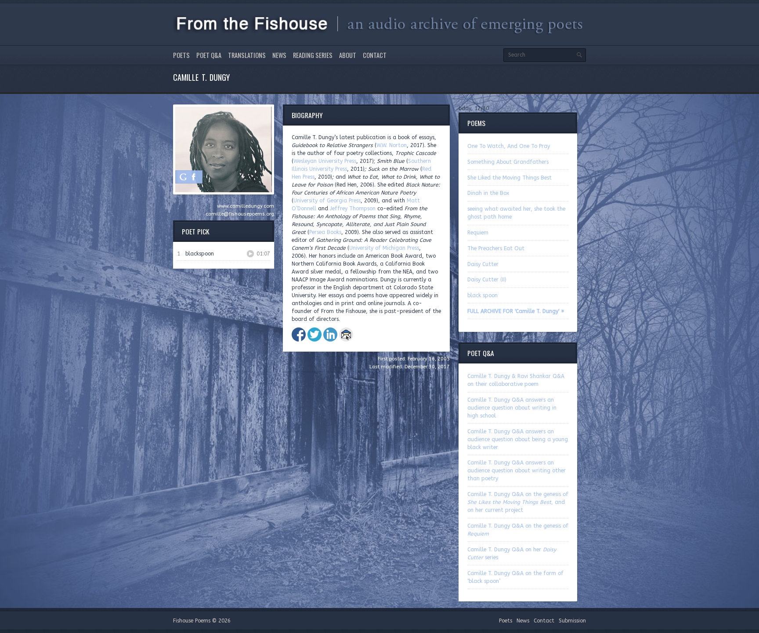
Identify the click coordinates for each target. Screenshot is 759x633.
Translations (247, 55)
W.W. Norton (391, 145)
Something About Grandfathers (508, 162)
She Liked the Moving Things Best (509, 178)
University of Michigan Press (384, 248)
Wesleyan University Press (324, 161)
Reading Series (313, 55)
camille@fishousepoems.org (240, 214)
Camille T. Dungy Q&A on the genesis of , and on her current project (517, 502)
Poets (181, 55)
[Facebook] (193, 176)
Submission (572, 621)
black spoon (482, 295)
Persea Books (325, 232)
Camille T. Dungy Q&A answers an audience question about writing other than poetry (516, 471)
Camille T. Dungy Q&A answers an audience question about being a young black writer (517, 439)
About (347, 55)
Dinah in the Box (488, 193)
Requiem (477, 233)
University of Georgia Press (327, 201)
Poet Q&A (208, 55)
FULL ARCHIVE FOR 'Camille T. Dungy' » (515, 311)
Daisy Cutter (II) (486, 280)
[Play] (250, 253)
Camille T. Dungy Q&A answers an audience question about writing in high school (512, 408)
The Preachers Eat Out (495, 248)
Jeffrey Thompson (353, 208)
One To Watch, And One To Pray (508, 146)
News (279, 55)
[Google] (183, 176)
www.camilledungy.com (245, 206)
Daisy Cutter (483, 264)
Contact (375, 55)
